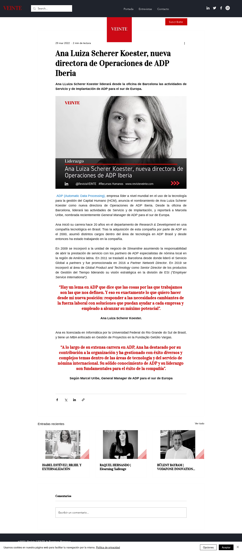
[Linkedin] (208, 8)
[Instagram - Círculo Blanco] (228, 8)
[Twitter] (214, 8)
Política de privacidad (108, 547)
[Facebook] (221, 8)
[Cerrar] (238, 547)
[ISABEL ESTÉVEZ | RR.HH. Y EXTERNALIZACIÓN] (63, 444)
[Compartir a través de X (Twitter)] (65, 399)
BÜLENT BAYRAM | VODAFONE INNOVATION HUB (175, 467)
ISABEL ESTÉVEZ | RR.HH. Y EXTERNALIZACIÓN (61, 467)
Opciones (208, 547)
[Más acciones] (184, 43)
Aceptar (226, 547)
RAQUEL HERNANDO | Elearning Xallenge (115, 467)
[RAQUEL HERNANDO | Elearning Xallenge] (121, 444)
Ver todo (199, 423)
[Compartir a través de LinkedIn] (74, 399)
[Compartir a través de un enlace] (83, 399)
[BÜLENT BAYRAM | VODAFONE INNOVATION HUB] (178, 444)
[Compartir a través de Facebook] (57, 399)
